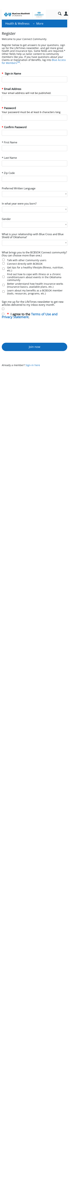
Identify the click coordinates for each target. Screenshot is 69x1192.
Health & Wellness (17, 23)
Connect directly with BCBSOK (25, 263)
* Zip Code (8, 173)
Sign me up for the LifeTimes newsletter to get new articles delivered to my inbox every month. (33, 303)
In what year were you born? (19, 203)
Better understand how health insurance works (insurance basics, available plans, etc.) (35, 285)
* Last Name (9, 157)
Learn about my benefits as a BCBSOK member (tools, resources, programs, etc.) (35, 292)
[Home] (24, 14)
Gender (6, 219)
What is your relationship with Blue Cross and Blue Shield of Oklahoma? (33, 236)
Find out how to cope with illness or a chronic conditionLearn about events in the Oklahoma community (34, 277)
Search (60, 14)
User (66, 14)
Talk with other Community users (26, 260)
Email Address (12, 89)
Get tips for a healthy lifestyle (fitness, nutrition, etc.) (35, 269)
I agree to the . (30, 315)
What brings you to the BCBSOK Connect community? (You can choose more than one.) (34, 254)
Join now (34, 347)
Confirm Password (15, 127)
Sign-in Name (12, 73)
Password (10, 108)
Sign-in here (32, 365)
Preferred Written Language (18, 188)
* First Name (9, 142)
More (39, 23)
